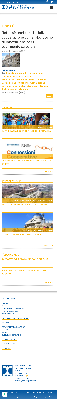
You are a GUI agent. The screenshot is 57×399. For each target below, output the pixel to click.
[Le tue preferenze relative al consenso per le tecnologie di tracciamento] (4, 394)
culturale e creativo (11, 335)
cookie (24, 397)
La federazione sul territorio (15, 318)
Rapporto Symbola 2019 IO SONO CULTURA (25, 259)
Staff (4, 306)
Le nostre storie (21, 201)
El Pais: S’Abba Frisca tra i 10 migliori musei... (26, 131)
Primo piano (8, 70)
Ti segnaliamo (8, 344)
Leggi (49, 96)
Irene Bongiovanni (16, 73)
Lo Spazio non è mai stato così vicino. (23, 234)
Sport (50, 157)
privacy (15, 397)
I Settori (5, 322)
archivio (48, 171)
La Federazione (9, 299)
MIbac (12, 82)
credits (6, 397)
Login (19, 2)
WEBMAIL (10, 2)
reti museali (32, 85)
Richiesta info (8, 314)
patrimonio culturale (23, 79)
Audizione (23, 82)
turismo (6, 330)
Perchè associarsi (10, 311)
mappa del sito (47, 397)
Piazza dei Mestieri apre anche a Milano (24, 204)
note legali (34, 397)
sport (4, 332)
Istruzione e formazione (41, 201)
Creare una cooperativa (13, 308)
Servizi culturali (45, 127)
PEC (2, 2)
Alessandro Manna (17, 89)
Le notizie (6, 348)
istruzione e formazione (13, 327)
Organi (5, 303)
